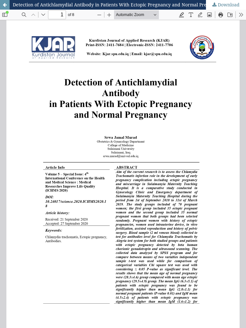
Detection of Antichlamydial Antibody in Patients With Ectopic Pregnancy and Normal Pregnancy (117, 5)
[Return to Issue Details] (5, 5)
